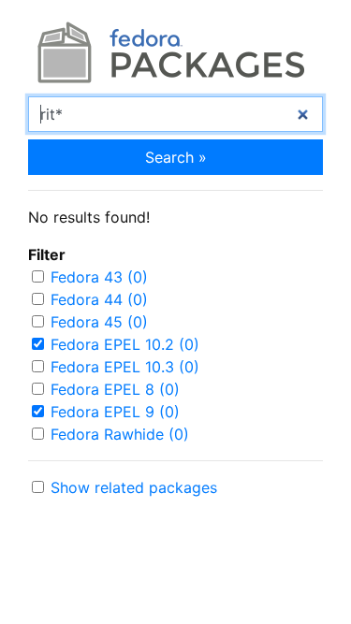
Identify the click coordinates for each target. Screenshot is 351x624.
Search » (176, 157)
